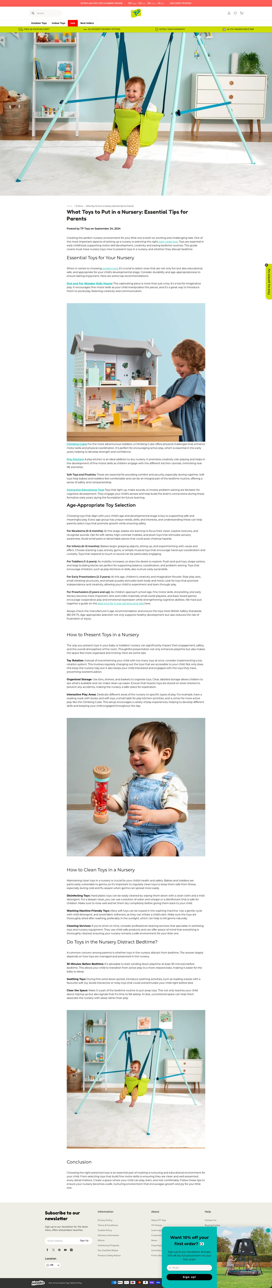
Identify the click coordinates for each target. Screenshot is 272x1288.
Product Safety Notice (109, 1255)
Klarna (101, 1240)
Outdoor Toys (39, 23)
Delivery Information (108, 1235)
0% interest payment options (104, 29)
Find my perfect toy (268, 282)
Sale (72, 23)
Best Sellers (87, 23)
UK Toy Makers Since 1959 (240, 29)
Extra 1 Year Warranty (172, 29)
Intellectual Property (108, 1245)
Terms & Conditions (108, 1225)
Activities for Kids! (160, 1250)
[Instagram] (71, 1250)
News (154, 1240)
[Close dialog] (268, 1230)
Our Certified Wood (108, 1250)
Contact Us (210, 1220)
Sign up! (189, 1277)
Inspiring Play (158, 1245)
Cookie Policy (105, 1230)
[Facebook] (47, 1250)
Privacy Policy (105, 1220)
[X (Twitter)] (53, 1250)
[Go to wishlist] (235, 13)
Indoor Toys (58, 23)
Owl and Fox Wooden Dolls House (89, 283)
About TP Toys (158, 1220)
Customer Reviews (161, 1235)
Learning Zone (159, 1230)
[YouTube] (65, 1250)
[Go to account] (229, 13)
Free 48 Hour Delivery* (37, 29)
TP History (156, 1225)
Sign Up (84, 1241)
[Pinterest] (59, 1250)
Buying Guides (212, 1225)
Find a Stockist (159, 1255)
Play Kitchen (75, 459)
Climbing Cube (76, 444)
